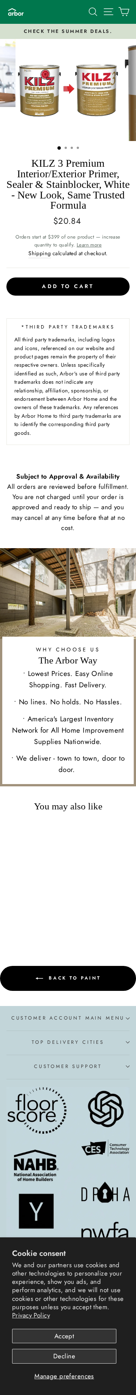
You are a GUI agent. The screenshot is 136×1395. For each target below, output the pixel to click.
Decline (64, 1356)
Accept (64, 1336)
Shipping (39, 253)
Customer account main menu (68, 1017)
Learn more (89, 244)
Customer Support (68, 1066)
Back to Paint (73, 978)
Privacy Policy (31, 1315)
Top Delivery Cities (68, 1042)
